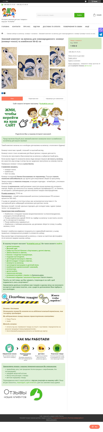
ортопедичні (12, 259)
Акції (87, 26)
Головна (5, 26)
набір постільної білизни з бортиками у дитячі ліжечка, (28, 250)
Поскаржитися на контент (59, 418)
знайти (59, 243)
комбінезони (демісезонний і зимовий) (22, 267)
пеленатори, (11, 269)
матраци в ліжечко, (24, 259)
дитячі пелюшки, (13, 246)
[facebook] (2, 93)
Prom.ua (61, 416)
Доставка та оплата (51, 26)
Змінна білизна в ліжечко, (17, 252)
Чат (96, 427)
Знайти (79, 15)
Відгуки (36, 26)
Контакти (16, 26)
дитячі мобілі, (12, 271)
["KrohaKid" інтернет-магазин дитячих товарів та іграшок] (19, 13)
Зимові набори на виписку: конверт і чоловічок (22, 33)
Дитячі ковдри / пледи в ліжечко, (19, 261)
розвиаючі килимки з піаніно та (19, 275)
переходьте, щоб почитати (27, 382)
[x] (4, 93)
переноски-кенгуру (14, 273)
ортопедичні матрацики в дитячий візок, (23, 265)
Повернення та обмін (72, 26)
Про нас (26, 26)
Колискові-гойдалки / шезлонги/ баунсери (23, 277)
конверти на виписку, (15, 263)
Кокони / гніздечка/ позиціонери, (19, 255)
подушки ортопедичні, (15, 257)
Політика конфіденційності (75, 418)
